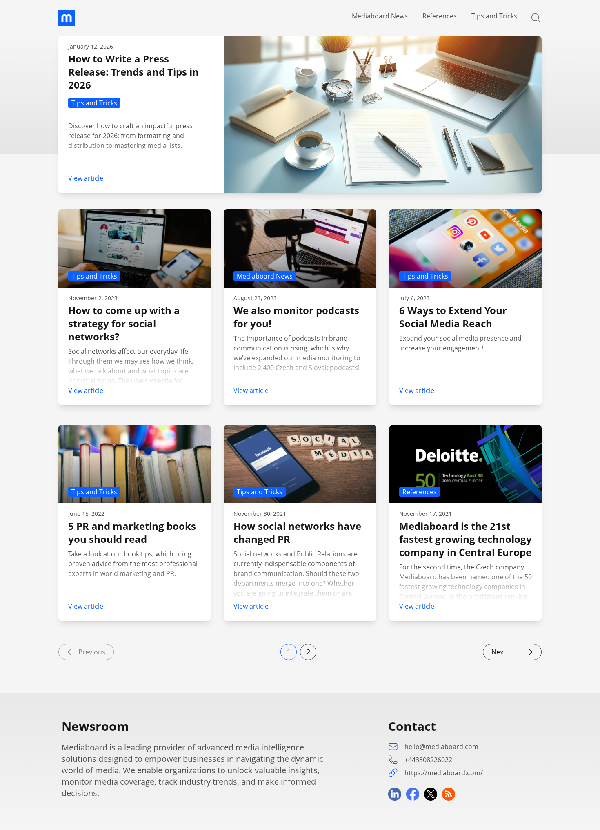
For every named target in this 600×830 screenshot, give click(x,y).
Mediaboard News (380, 15)
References (439, 15)
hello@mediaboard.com (441, 746)
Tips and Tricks (494, 15)
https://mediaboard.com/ (443, 772)
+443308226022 (428, 759)
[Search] (531, 18)
